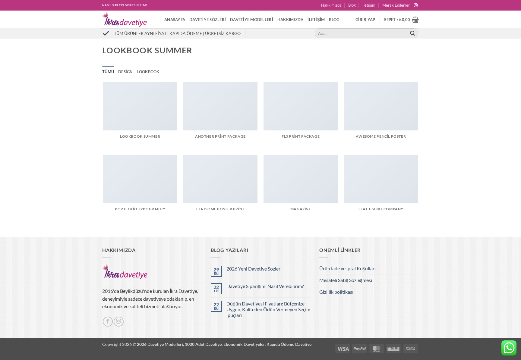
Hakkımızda (331, 5)
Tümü (108, 71)
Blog (352, 5)
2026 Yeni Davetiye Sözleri (254, 268)
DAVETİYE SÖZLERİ (207, 19)
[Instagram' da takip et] (416, 5)
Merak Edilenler (396, 5)
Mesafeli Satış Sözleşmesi (345, 280)
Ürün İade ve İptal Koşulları (347, 268)
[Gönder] (412, 33)
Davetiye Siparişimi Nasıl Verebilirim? (265, 286)
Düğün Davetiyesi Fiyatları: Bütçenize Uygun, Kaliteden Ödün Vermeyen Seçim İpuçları (268, 309)
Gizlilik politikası (336, 292)
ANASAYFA (174, 19)
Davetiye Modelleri (251, 19)
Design (125, 71)
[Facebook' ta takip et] (108, 322)
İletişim (368, 5)
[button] (365, 19)
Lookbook (148, 71)
